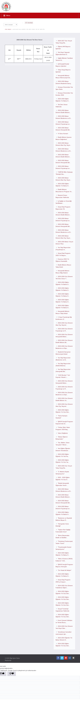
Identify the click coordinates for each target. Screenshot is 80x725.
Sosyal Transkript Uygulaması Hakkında (62, 610)
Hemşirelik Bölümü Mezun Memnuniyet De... (63, 76)
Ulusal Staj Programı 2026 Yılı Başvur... (63, 254)
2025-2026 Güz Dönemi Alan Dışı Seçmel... (64, 324)
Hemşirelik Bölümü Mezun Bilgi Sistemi (62, 272)
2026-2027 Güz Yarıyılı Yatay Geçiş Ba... (64, 42)
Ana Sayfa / (8, 29)
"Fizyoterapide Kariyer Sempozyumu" (63, 548)
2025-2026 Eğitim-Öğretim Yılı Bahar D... (63, 185)
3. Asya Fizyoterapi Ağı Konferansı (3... (64, 318)
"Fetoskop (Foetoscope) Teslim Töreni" (64, 542)
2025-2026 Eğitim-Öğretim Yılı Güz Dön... (63, 411)
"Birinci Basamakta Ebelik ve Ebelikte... (62, 536)
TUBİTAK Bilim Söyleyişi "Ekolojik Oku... (64, 173)
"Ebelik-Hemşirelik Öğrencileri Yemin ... (62, 484)
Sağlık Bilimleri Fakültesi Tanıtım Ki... (64, 59)
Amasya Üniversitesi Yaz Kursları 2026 (64, 94)
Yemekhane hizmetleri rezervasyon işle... (63, 633)
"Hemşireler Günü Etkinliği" (62, 525)
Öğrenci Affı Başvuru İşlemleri (63, 47)
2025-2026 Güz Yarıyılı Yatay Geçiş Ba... (64, 467)
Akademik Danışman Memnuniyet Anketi (63, 353)
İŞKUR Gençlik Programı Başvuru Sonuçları (64, 565)
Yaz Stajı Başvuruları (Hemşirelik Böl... (63, 370)
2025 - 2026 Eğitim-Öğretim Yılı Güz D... (63, 478)
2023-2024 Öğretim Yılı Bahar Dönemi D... (64, 639)
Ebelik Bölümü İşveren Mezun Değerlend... (64, 138)
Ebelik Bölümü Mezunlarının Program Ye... (64, 190)
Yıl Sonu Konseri (63, 133)
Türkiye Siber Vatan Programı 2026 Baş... (63, 428)
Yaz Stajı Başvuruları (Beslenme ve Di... (63, 359)
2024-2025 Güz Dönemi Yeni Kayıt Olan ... (64, 627)
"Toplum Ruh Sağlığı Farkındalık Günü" (63, 531)
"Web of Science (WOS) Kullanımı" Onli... (64, 560)
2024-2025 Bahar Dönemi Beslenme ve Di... (64, 490)
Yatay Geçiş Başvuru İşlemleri (63, 71)
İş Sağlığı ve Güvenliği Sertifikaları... (64, 202)
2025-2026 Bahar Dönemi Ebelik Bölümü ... (63, 111)
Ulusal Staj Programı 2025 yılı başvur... (63, 581)
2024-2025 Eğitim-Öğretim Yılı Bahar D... (63, 513)
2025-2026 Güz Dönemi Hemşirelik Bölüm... (64, 335)
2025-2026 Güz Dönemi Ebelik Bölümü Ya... (64, 399)
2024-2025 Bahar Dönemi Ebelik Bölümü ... (63, 496)
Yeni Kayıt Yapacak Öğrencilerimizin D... (63, 53)
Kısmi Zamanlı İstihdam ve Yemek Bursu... (64, 621)
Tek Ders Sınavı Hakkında (62, 105)
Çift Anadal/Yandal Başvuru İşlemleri (62, 65)
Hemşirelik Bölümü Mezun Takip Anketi (62, 312)
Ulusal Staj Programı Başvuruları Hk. (63, 208)
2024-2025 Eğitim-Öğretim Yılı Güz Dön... (63, 592)
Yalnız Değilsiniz (63, 433)
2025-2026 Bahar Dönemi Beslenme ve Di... (64, 117)
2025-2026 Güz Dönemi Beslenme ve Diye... (64, 347)
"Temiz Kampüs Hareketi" (61, 417)
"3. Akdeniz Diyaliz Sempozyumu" (62, 473)
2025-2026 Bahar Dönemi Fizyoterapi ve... (63, 123)
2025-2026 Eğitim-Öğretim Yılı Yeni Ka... (62, 455)
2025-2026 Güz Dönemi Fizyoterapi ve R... (64, 330)
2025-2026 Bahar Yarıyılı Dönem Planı (64, 243)
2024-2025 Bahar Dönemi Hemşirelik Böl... (63, 502)
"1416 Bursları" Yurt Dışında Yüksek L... (63, 376)
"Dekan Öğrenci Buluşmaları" (62, 438)
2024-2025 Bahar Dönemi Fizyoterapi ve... (63, 507)
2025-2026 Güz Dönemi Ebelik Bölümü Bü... (64, 341)
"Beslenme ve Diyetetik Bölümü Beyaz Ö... (64, 519)
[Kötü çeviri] (11, 674)
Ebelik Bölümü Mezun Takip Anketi (63, 266)
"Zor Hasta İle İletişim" (64, 570)
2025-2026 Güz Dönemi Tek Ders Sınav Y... (64, 277)
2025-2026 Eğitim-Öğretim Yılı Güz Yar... (62, 461)
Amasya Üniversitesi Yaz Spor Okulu (64, 88)
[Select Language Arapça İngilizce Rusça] (10, 24)
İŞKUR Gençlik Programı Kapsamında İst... (64, 422)
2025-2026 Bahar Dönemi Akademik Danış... (64, 82)
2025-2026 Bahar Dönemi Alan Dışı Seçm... (63, 144)
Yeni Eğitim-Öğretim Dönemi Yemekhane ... (63, 449)
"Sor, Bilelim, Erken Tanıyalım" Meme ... (62, 444)
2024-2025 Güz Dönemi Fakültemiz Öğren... (64, 586)
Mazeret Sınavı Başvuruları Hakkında (62, 196)
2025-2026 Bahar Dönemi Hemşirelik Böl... (63, 129)
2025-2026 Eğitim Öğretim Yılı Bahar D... (63, 100)
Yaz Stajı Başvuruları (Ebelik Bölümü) (63, 364)
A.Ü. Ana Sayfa (29, 22)
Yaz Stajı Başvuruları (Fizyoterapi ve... (63, 248)
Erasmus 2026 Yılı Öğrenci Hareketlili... (62, 260)
